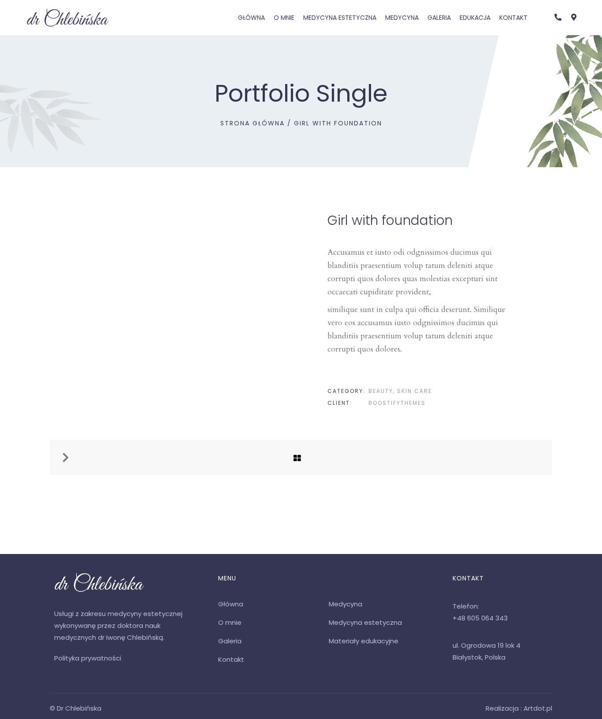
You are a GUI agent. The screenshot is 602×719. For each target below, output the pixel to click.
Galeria (439, 17)
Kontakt (513, 17)
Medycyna (402, 17)
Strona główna (252, 123)
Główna (251, 17)
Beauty (380, 391)
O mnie (284, 17)
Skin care (414, 391)
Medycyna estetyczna (339, 17)
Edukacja (475, 17)
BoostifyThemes (397, 403)
